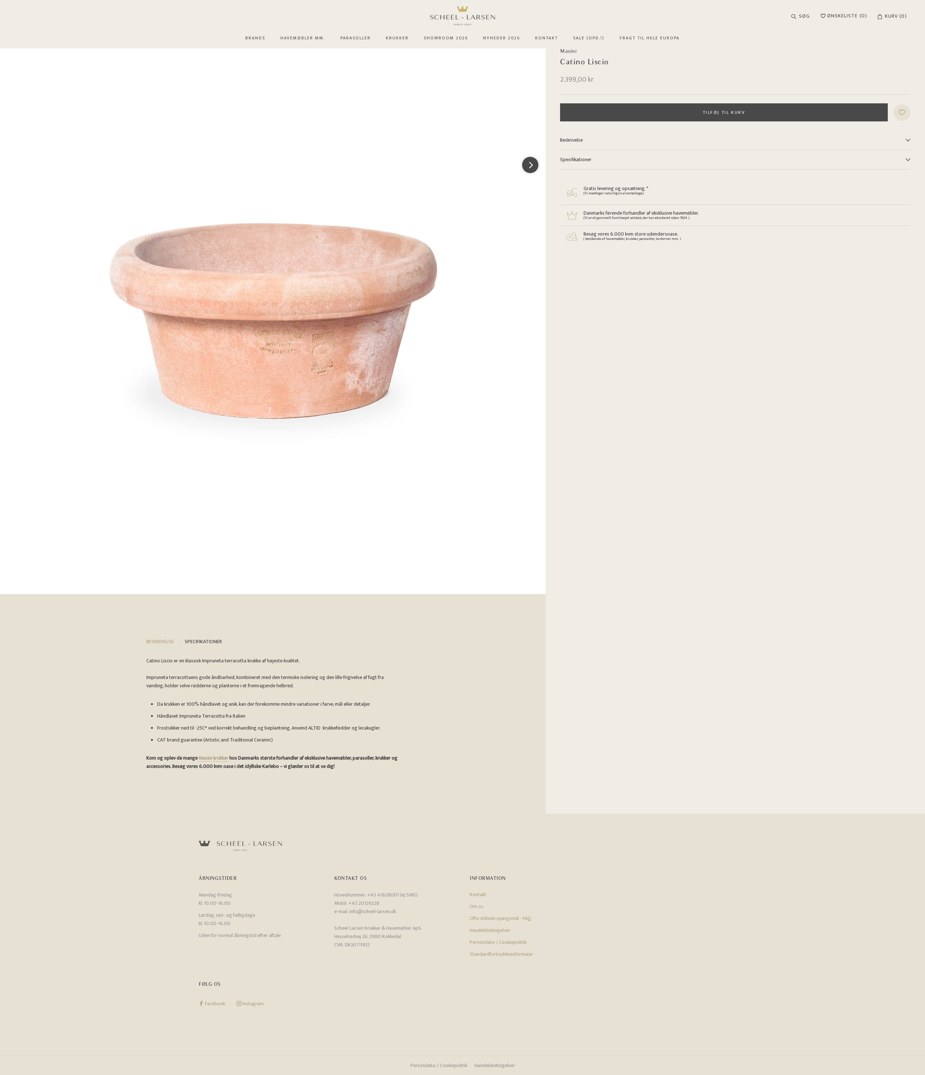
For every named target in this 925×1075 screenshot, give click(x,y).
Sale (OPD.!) (589, 38)
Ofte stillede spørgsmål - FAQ (500, 918)
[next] (530, 165)
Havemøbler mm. (302, 38)
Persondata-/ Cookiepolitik (498, 942)
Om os (476, 906)
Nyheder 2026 (501, 38)
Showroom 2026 (446, 38)
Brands (255, 38)
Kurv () (896, 16)
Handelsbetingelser (490, 930)
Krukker (397, 38)
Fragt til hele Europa (650, 38)
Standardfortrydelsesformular (501, 954)
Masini (568, 51)
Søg (804, 16)
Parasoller (355, 38)
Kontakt (546, 38)
